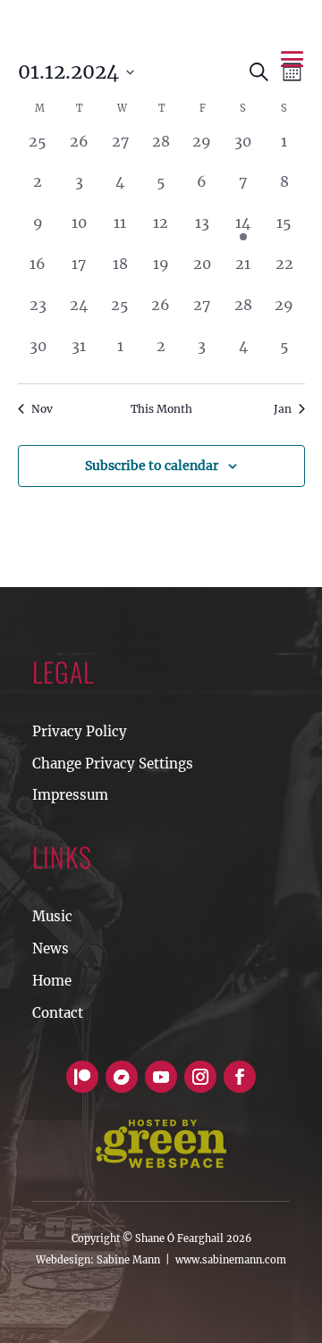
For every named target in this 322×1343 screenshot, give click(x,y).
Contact (57, 1012)
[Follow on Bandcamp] (122, 1077)
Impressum (70, 794)
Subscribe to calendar (151, 465)
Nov (42, 408)
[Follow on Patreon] (82, 1077)
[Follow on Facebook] (240, 1077)
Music (52, 916)
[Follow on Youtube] (161, 1077)
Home (52, 980)
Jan (283, 408)
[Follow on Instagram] (200, 1077)
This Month (161, 408)
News (50, 948)
